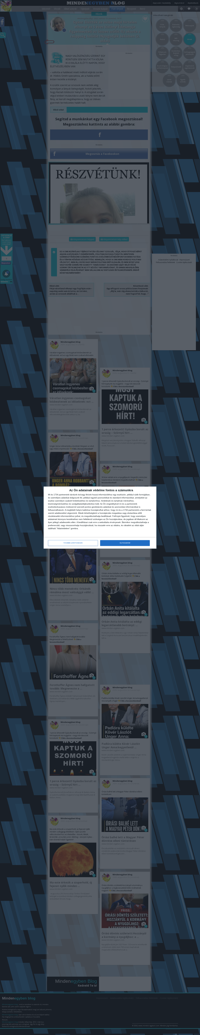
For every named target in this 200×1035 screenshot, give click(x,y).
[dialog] (100, 518)
